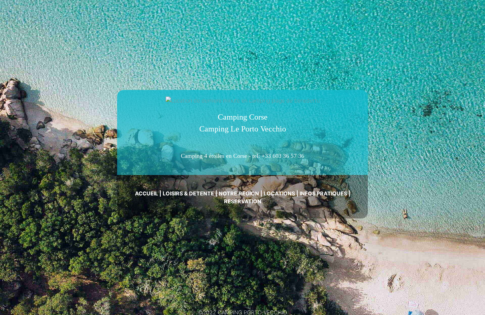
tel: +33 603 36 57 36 (278, 156)
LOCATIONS (279, 193)
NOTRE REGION (239, 193)
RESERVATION (242, 201)
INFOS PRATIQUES (323, 193)
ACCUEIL (146, 193)
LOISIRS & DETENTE (188, 193)
